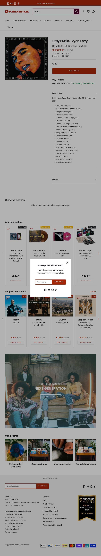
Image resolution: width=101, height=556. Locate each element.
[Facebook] (45, 289)
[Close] (67, 262)
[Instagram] (52, 289)
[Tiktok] (56, 289)
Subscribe (58, 282)
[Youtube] (49, 289)
